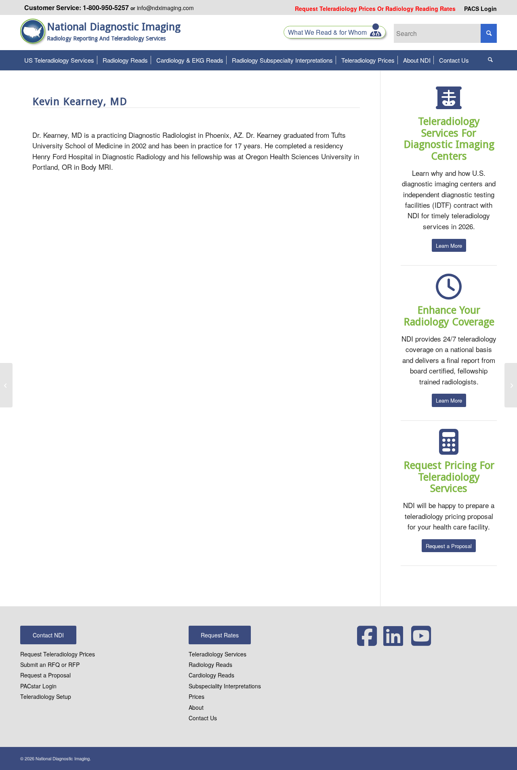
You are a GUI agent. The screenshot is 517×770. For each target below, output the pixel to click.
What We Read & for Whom (329, 32)
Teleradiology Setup (45, 696)
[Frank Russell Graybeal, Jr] (6, 385)
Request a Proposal (45, 675)
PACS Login (480, 8)
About (196, 707)
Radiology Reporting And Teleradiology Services (106, 38)
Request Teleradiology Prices (57, 654)
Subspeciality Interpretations (225, 686)
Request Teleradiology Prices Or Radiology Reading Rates (375, 8)
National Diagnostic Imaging (114, 27)
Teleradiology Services (217, 654)
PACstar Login (38, 686)
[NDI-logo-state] (33, 36)
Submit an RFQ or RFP (50, 664)
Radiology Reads (210, 664)
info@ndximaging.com (165, 8)
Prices (196, 696)
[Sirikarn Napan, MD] (510, 385)
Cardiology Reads (211, 675)
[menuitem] (375, 8)
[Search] (490, 60)
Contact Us (203, 718)
